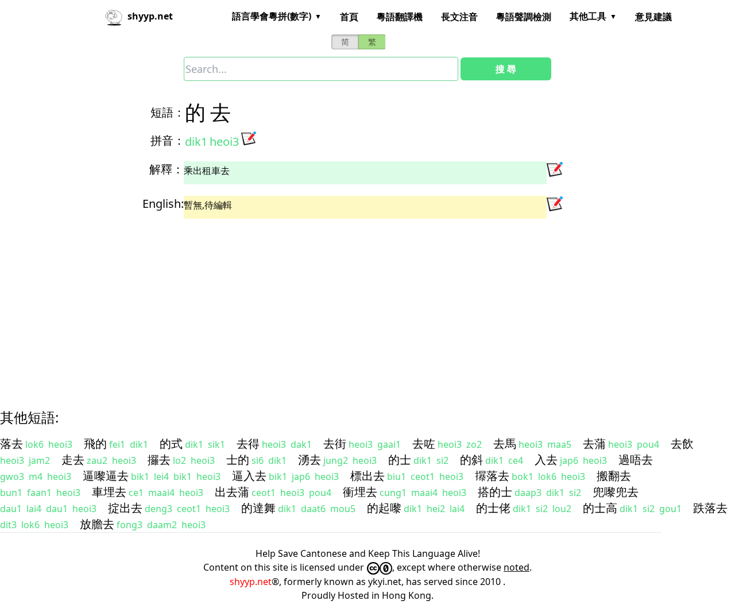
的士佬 (493, 508)
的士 (399, 459)
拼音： (167, 140)
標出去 (367, 475)
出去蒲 (232, 491)
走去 (72, 459)
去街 (334, 443)
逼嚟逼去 (106, 475)
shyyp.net (251, 581)
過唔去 (635, 459)
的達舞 (258, 508)
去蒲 (594, 443)
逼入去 (249, 475)
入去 (546, 459)
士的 (237, 459)
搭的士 (495, 491)
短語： (167, 112)
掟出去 (125, 508)
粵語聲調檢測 (523, 16)
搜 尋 (506, 69)
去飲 (682, 443)
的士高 (600, 508)
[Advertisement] (346, 303)
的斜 (471, 459)
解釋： (166, 169)
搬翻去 (614, 475)
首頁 (349, 16)
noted (516, 567)
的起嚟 (384, 508)
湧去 (309, 459)
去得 (248, 443)
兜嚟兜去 (616, 491)
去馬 (504, 443)
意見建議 (653, 16)
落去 (11, 443)
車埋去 (109, 491)
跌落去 (710, 508)
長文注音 (459, 16)
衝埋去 (360, 491)
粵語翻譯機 (400, 16)
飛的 (95, 443)
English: (163, 203)
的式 (171, 443)
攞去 (159, 459)
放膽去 (97, 524)
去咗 (423, 443)
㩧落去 (492, 475)
